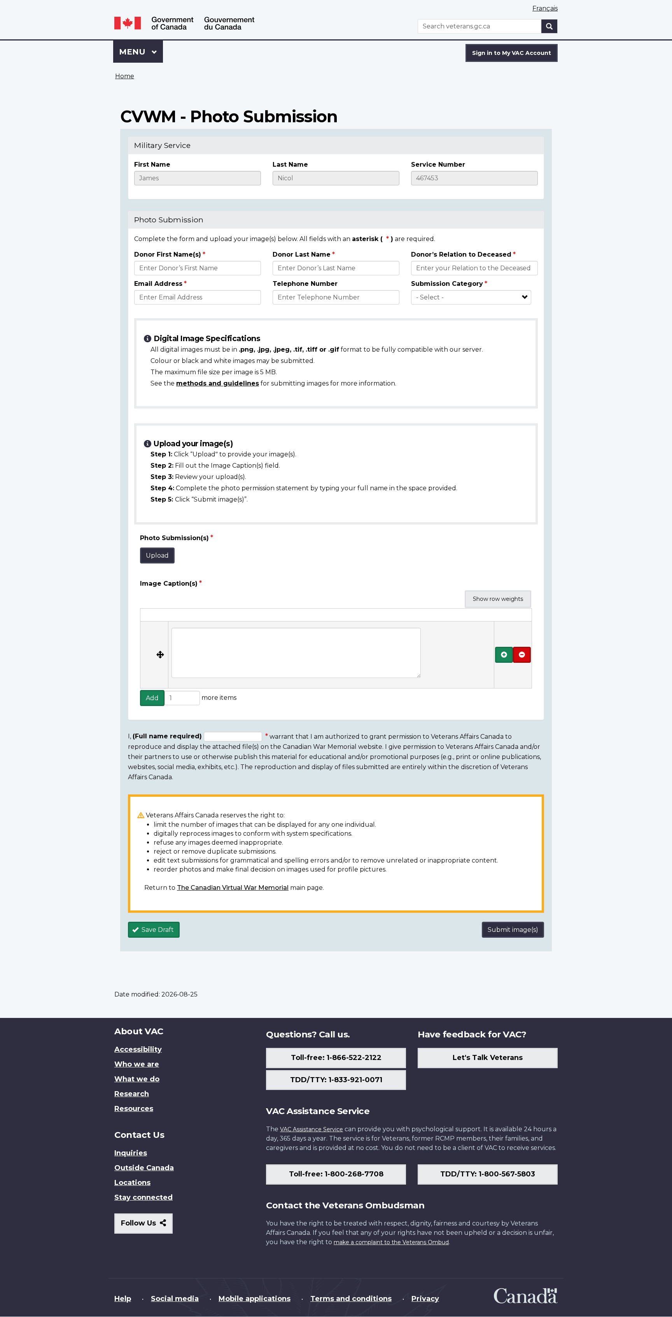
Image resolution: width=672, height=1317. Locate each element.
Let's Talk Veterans (488, 1057)
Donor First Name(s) (167, 254)
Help (122, 1298)
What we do (136, 1079)
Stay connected (143, 1197)
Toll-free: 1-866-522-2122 (336, 1057)
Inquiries (130, 1153)
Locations (132, 1182)
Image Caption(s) (169, 583)
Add (152, 698)
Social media (175, 1298)
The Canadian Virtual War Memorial (233, 887)
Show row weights (498, 598)
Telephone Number (305, 283)
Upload (157, 555)
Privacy (425, 1298)
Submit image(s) (513, 929)
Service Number (438, 164)
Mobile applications (254, 1298)
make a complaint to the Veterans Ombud (391, 1242)
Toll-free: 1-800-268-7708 (336, 1174)
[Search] (549, 26)
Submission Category (447, 283)
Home (124, 76)
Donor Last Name (302, 254)
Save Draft (157, 929)
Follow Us (147, 1226)
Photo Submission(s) (174, 538)
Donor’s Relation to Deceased (461, 254)
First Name (152, 164)
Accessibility (138, 1049)
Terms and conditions (351, 1298)
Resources (133, 1108)
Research (131, 1094)
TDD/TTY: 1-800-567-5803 (487, 1174)
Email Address (158, 283)
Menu (133, 51)
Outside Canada (144, 1168)
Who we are (136, 1064)
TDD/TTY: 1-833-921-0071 (336, 1080)
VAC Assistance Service (311, 1129)
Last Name (290, 164)
